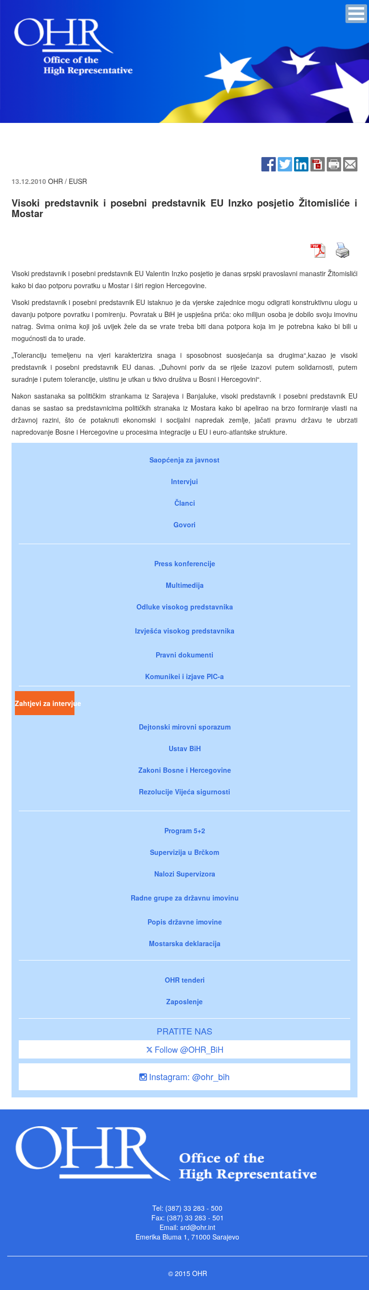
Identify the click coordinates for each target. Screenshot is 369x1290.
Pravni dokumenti (184, 654)
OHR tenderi (185, 980)
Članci (184, 503)
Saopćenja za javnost (184, 459)
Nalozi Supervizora (184, 873)
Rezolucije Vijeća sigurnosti (184, 791)
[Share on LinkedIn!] (301, 163)
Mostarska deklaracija (185, 943)
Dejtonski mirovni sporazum (185, 726)
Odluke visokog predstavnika (184, 606)
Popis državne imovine (185, 921)
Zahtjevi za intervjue (44, 703)
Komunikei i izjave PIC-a (184, 676)
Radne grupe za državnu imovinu (185, 897)
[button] (356, 14)
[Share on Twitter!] (285, 163)
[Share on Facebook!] (268, 163)
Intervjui (184, 481)
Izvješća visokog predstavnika (184, 630)
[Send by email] (350, 163)
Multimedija (185, 585)
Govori (184, 524)
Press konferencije (184, 563)
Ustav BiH (185, 748)
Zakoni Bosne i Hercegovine (184, 770)
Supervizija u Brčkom (184, 852)
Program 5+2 (184, 830)
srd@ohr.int (197, 1227)
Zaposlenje (184, 1001)
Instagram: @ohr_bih (188, 1076)
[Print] (334, 163)
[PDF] (317, 163)
